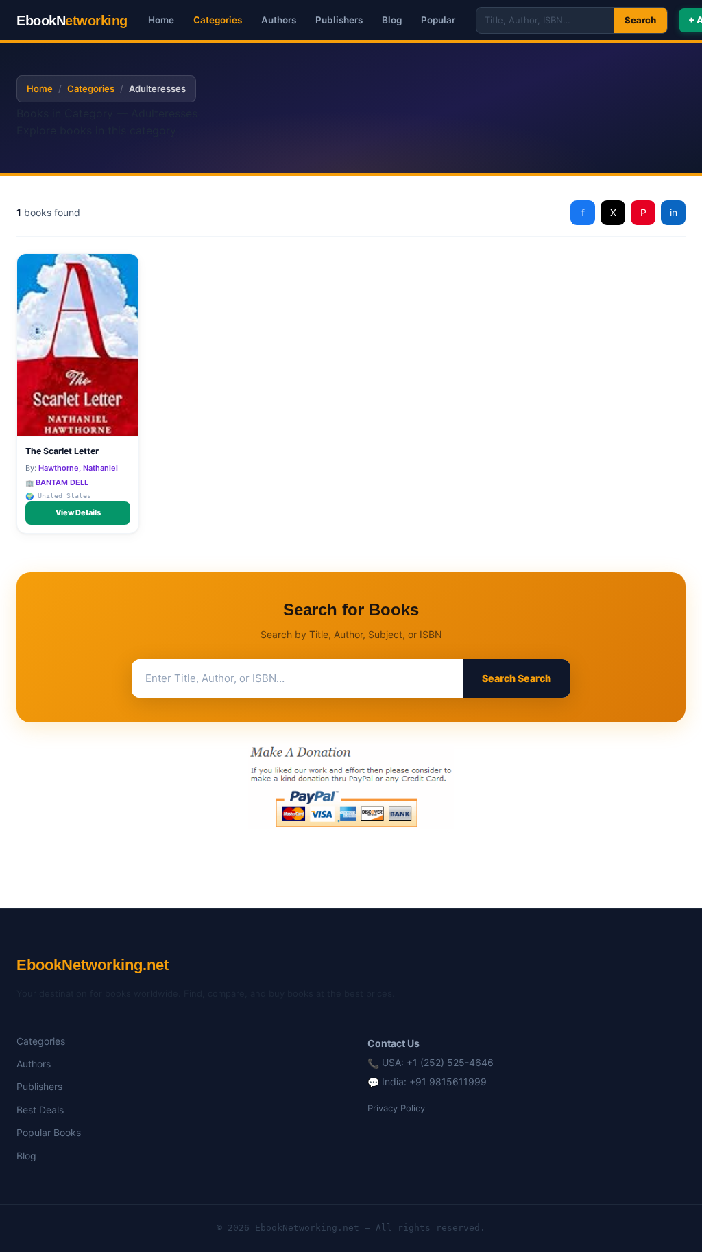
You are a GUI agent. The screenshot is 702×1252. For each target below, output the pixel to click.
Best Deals (40, 1109)
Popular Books (48, 1132)
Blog (392, 19)
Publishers (339, 19)
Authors (278, 19)
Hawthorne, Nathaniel (78, 468)
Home (161, 19)
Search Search (516, 678)
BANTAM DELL (62, 482)
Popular (438, 19)
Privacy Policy (396, 1107)
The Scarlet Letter (62, 451)
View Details (78, 512)
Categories (217, 19)
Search (640, 19)
